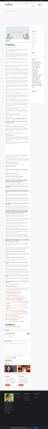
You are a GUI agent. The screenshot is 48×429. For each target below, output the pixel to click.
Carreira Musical (35, 33)
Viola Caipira (33, 85)
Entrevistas (24, 42)
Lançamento (34, 36)
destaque (10, 326)
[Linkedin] (12, 44)
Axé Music (7, 326)
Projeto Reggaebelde (35, 41)
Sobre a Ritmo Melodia (27, 395)
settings (31, 428)
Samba (33, 46)
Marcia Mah (7, 376)
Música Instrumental (34, 73)
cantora (36, 64)
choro (38, 64)
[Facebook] (40, 0)
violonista (40, 85)
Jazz (37, 70)
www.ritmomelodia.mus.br (22, 107)
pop (39, 76)
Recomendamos (35, 43)
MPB (26, 42)
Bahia (33, 61)
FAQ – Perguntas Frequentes (17, 397)
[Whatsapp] (11, 44)
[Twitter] (7, 44)
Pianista (37, 76)
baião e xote (33, 63)
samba (15, 326)
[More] (14, 44)
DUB (39, 67)
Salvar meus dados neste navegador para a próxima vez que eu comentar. (14, 355)
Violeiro (37, 85)
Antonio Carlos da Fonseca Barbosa (14, 42)
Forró (33, 35)
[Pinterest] (9, 44)
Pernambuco (33, 76)
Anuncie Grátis (40, 4)
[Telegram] (13, 44)
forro (13, 326)
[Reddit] (8, 44)
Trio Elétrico (18, 326)
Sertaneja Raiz (39, 82)
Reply (28, 333)
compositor (33, 66)
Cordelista (33, 67)
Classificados (33, 6)
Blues (37, 63)
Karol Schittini (21, 376)
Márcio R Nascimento (11, 333)
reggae (33, 79)
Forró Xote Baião (34, 70)
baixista (36, 61)
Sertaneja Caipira (34, 82)
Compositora (37, 66)
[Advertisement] (24, 17)
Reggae (28, 42)
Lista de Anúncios (36, 395)
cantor (33, 64)
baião (38, 61)
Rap (33, 42)
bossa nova (40, 63)
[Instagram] (43, 0)
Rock (33, 45)
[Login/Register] (37, 4)
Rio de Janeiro (36, 79)
